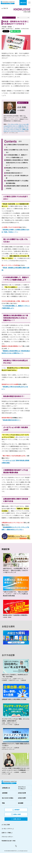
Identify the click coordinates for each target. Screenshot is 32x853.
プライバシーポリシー (7, 836)
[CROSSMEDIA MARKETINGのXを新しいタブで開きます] (16, 846)
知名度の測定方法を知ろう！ (14, 173)
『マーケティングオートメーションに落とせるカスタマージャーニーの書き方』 (16, 125)
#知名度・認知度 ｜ (9, 27)
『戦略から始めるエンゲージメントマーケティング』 (16, 130)
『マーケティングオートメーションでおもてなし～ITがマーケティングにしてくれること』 (16, 127)
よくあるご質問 (6, 824)
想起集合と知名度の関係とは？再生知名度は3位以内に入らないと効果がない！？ (17, 162)
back (5, 8)
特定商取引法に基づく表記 (8, 840)
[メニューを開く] (29, 2)
